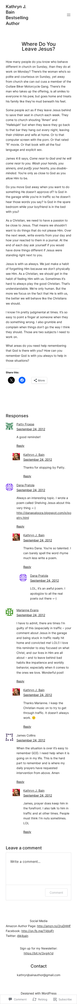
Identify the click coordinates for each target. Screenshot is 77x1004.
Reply (20, 445)
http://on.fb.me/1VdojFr (37, 931)
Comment (56, 892)
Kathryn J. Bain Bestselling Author (17, 15)
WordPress (48, 993)
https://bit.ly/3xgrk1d (38, 953)
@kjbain (22, 936)
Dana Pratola (25, 485)
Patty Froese (25, 424)
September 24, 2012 (30, 429)
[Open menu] (68, 14)
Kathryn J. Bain (33, 454)
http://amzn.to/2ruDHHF (54, 926)
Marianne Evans (27, 610)
